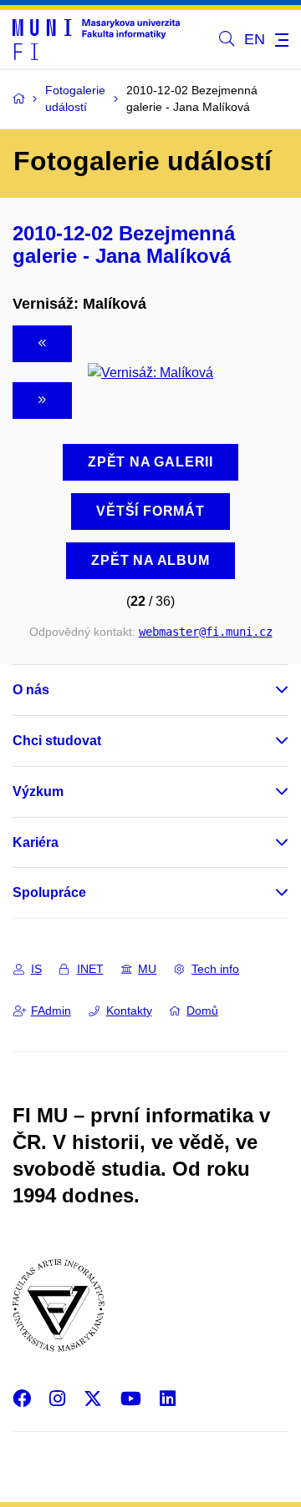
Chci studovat (57, 740)
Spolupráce (49, 892)
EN (254, 39)
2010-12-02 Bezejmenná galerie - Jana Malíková (124, 244)
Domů (202, 1010)
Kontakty (129, 1010)
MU (147, 968)
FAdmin (51, 1010)
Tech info (215, 968)
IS (36, 968)
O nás (31, 690)
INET (90, 968)
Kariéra (36, 842)
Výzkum (38, 791)
